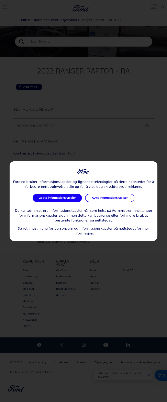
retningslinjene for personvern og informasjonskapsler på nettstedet (79, 228)
